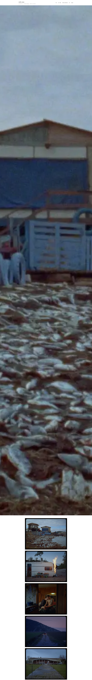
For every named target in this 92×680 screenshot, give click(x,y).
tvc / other (59, 2)
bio (69, 2)
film (56, 2)
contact (72, 2)
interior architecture (65, 2)
